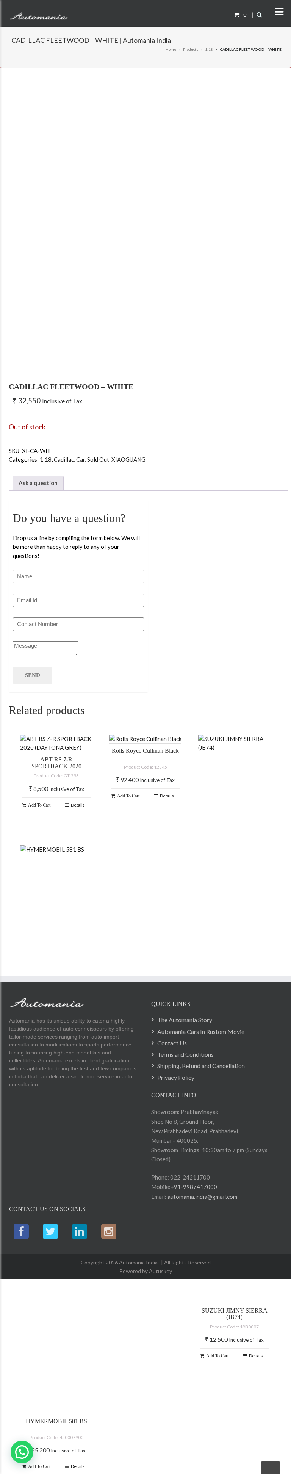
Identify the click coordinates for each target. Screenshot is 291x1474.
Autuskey (160, 1271)
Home (171, 49)
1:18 (209, 49)
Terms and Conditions (185, 1054)
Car (80, 459)
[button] (22, 1452)
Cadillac (64, 459)
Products (190, 49)
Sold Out (98, 459)
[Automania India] (39, 14)
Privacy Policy (175, 1077)
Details (78, 805)
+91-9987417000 (194, 1186)
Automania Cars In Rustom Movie (200, 1031)
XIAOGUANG (128, 459)
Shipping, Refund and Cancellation (201, 1065)
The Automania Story (184, 1019)
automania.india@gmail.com (201, 1196)
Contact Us (172, 1042)
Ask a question (38, 482)
